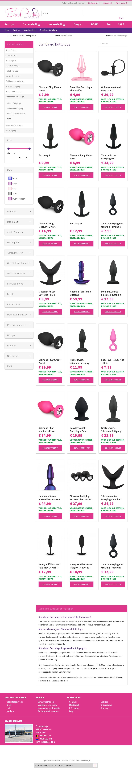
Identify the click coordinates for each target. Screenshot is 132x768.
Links (9, 708)
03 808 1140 (45, 735)
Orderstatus (106, 705)
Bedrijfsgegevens (15, 701)
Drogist (77, 24)
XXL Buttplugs (11, 130)
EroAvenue (43, 677)
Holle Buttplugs (12, 71)
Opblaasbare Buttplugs (15, 81)
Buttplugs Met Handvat (16, 113)
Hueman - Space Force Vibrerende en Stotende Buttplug (49, 498)
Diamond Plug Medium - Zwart (47, 225)
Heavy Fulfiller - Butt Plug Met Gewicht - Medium (81, 566)
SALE (121, 24)
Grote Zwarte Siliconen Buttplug (111, 429)
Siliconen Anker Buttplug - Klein (47, 293)
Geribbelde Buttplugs (15, 108)
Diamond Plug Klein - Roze (81, 157)
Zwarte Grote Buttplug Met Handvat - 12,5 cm (111, 157)
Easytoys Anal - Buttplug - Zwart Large (79, 429)
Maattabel (74, 705)
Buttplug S (44, 155)
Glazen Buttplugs (12, 65)
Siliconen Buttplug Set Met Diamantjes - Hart (81, 498)
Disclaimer (64, 760)
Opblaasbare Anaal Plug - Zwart (111, 89)
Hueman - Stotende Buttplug (80, 293)
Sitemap (105, 708)
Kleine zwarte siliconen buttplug (79, 361)
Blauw (14, 178)
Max (20, 158)
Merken (10, 711)
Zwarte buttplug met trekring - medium (112, 566)
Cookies (104, 701)
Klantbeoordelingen (83, 760)
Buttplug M (76, 223)
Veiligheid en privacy (47, 705)
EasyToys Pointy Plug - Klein (112, 361)
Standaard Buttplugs (15, 96)
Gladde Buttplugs (14, 103)
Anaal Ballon (11, 50)
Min (8, 153)
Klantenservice (93, 3)
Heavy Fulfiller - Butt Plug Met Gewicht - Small (50, 566)
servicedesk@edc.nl (45, 741)
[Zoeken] (80, 13)
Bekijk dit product (50, 107)
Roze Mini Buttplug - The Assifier (81, 89)
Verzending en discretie (49, 708)
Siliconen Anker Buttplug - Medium (111, 498)
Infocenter (74, 708)
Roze (14, 188)
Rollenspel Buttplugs (14, 91)
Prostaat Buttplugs (13, 86)
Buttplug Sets (11, 60)
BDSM (94, 24)
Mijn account (107, 3)
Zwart (14, 193)
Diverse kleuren (18, 199)
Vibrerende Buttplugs (14, 125)
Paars (14, 183)
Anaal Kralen (11, 55)
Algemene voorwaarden (51, 760)
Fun (109, 24)
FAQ (71, 711)
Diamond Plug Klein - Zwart (50, 89)
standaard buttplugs (65, 621)
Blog (9, 705)
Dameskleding (31, 24)
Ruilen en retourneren (48, 711)
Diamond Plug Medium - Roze (47, 429)
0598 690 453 (45, 738)
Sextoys (9, 24)
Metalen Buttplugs (13, 76)
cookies (70, 765)
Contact (73, 701)
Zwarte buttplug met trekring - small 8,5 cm (112, 225)
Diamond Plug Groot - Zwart (50, 361)
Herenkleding (56, 24)
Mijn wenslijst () (121, 3)
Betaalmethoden (46, 701)
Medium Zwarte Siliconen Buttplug (111, 293)
